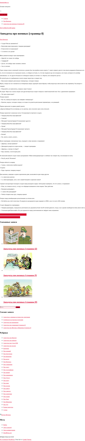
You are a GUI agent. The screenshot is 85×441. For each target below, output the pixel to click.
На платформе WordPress (7, 440)
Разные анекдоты (8, 407)
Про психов (6, 386)
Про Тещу (6, 399)
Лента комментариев (9, 430)
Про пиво (6, 383)
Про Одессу (6, 378)
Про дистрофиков (8, 370)
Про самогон (7, 391)
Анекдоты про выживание (10, 323)
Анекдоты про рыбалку (10, 341)
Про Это (5, 405)
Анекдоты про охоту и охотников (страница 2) (13, 214)
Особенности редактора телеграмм (13, 320)
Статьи (5, 410)
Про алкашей (7, 351)
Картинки (6, 349)
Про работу (6, 389)
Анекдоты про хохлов (9, 346)
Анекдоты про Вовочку (10, 338)
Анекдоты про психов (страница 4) (10, 217)
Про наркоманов (8, 375)
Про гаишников (7, 365)
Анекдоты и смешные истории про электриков (16, 317)
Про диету (6, 367)
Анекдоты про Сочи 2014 (10, 343)
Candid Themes (27, 440)
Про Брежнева (7, 357)
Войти (5, 425)
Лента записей (7, 428)
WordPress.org (7, 433)
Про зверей (6, 373)
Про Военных (4, 40)
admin (13, 28)
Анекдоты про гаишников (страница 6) (14, 325)
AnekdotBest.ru (4, 3)
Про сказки (6, 397)
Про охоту (6, 381)
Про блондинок (7, 354)
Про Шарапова (7, 402)
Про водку (6, 359)
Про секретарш (7, 394)
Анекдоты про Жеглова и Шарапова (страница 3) (17, 328)
